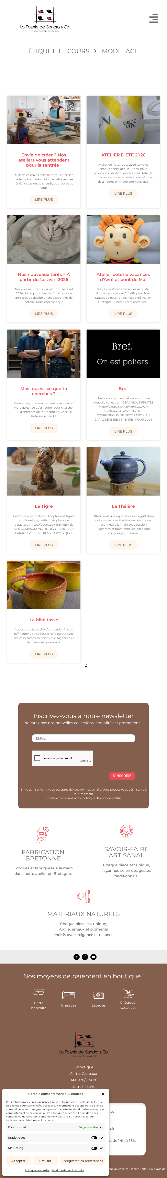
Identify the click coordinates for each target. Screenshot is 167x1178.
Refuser (45, 1161)
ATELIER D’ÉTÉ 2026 (123, 154)
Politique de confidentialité (68, 1170)
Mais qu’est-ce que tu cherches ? (43, 391)
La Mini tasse (44, 619)
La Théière (123, 506)
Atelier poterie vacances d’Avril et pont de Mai (123, 277)
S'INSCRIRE (122, 776)
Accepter (18, 1161)
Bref (123, 388)
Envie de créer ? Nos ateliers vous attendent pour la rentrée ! (43, 160)
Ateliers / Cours (83, 1080)
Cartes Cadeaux (83, 1074)
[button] (103, 1094)
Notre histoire (83, 1087)
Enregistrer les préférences (82, 1161)
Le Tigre (44, 506)
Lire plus (44, 199)
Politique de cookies (37, 1170)
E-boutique (83, 1067)
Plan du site (139, 1168)
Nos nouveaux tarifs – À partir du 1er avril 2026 (44, 277)
